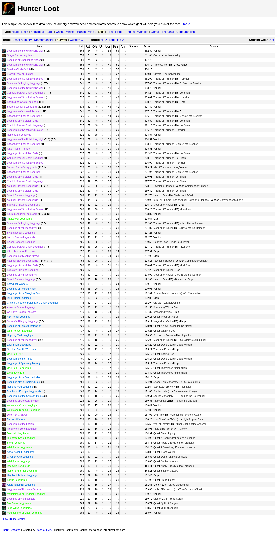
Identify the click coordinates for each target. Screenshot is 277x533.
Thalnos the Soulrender (192, 396)
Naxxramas (159, 400)
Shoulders (37, 31)
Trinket (130, 31)
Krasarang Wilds (162, 307)
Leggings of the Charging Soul (24, 293)
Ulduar (157, 498)
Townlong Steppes (163, 186)
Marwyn (183, 428)
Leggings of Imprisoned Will (22, 228)
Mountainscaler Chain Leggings (24, 512)
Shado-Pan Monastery (165, 293)
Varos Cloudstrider (179, 484)
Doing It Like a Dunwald (174, 456)
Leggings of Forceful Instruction (24, 326)
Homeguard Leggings (19, 134)
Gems (155, 31)
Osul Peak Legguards (19, 368)
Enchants (167, 31)
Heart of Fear (160, 195)
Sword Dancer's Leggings (21, 195)
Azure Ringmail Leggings (21, 484)
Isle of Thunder (161, 167)
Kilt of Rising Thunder (19, 148)
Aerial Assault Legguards (20, 452)
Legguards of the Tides (19, 358)
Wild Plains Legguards (19, 447)
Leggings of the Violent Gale (22, 120)
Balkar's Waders (16, 419)
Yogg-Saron (176, 498)
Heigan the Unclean (186, 400)
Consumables (185, 31)
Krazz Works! (168, 452)
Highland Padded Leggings (22, 475)
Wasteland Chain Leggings (22, 405)
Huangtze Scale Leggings (21, 438)
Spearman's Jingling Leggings (23, 83)
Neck (24, 31)
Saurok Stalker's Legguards (22, 106)
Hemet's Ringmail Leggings (22, 470)
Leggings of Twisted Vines (21, 288)
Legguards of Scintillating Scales (25, 78)
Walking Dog (168, 330)
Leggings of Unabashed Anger (24, 60)
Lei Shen (185, 92)
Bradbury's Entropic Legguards (24, 391)
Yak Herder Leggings (18, 316)
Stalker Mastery (169, 461)
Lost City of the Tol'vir (164, 419)
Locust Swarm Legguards (21, 237)
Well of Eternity (161, 424)
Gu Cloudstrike (192, 293)
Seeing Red (167, 354)
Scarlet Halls (160, 391)
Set (271, 39)
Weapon (142, 31)
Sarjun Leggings (16, 442)
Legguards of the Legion (20, 424)
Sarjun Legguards (17, 480)
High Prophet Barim (193, 419)
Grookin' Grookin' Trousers (21, 349)
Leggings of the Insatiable (21, 498)
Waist (92, 31)
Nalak (175, 167)
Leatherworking (172, 55)
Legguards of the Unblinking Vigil (25, 50)
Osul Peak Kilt (14, 354)
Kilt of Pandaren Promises (21, 251)
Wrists (70, 31)
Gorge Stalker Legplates (20, 55)
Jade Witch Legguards (19, 508)
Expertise (116, 39)
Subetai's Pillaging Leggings (22, 204)
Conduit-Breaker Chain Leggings (25, 92)
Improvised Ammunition (174, 368)
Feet (110, 31)
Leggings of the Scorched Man (24, 377)
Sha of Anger (180, 200)
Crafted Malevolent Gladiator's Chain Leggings (32, 302)
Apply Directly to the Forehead (177, 442)
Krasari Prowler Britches (20, 74)
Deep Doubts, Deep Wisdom (176, 344)
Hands (81, 31)
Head (15, 31)
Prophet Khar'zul (170, 316)
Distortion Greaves (17, 414)
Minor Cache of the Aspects (191, 424)
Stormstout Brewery (164, 335)
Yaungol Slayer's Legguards (22, 186)
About (5, 530)
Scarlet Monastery (163, 396)
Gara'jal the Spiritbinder (192, 228)
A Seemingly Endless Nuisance (178, 438)
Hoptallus (186, 335)
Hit (104, 39)
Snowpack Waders (17, 284)
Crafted (157, 55)
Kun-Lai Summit (162, 200)
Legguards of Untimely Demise (24, 489)
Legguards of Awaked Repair (23, 111)
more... (187, 24)
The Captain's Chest (190, 489)
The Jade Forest (162, 349)
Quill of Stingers (169, 503)
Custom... (76, 39)
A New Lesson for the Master (176, 326)
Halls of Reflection (163, 428)
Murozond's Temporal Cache (186, 414)
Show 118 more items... (14, 519)
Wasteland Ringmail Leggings (23, 410)
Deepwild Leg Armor (18, 433)
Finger (119, 31)
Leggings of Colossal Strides (23, 400)
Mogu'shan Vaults (163, 204)
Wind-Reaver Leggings (19, 330)
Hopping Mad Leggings (20, 335)
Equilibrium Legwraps (19, 344)
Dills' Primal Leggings (19, 298)
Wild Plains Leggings (18, 461)
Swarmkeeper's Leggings (21, 232)
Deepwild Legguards (18, 466)
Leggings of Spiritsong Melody (23, 363)
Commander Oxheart (196, 186)
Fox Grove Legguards (19, 503)
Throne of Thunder (163, 78)
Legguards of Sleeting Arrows (23, 256)
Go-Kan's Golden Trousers (21, 312)
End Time (158, 414)
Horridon (185, 78)
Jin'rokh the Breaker (191, 83)
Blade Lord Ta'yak (183, 195)
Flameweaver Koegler (185, 391)
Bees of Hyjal (44, 530)
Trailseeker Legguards (19, 218)
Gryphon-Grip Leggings (20, 456)
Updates (15, 530)
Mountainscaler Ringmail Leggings (26, 494)
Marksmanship (44, 39)
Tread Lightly (168, 433)
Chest (60, 31)
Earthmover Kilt (15, 372)
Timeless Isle (160, 64)
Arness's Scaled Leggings (21, 307)
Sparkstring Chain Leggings (22, 102)
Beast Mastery (22, 39)
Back (49, 31)
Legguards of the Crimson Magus (25, 396)
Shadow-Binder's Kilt (18, 69)
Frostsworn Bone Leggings (22, 428)
